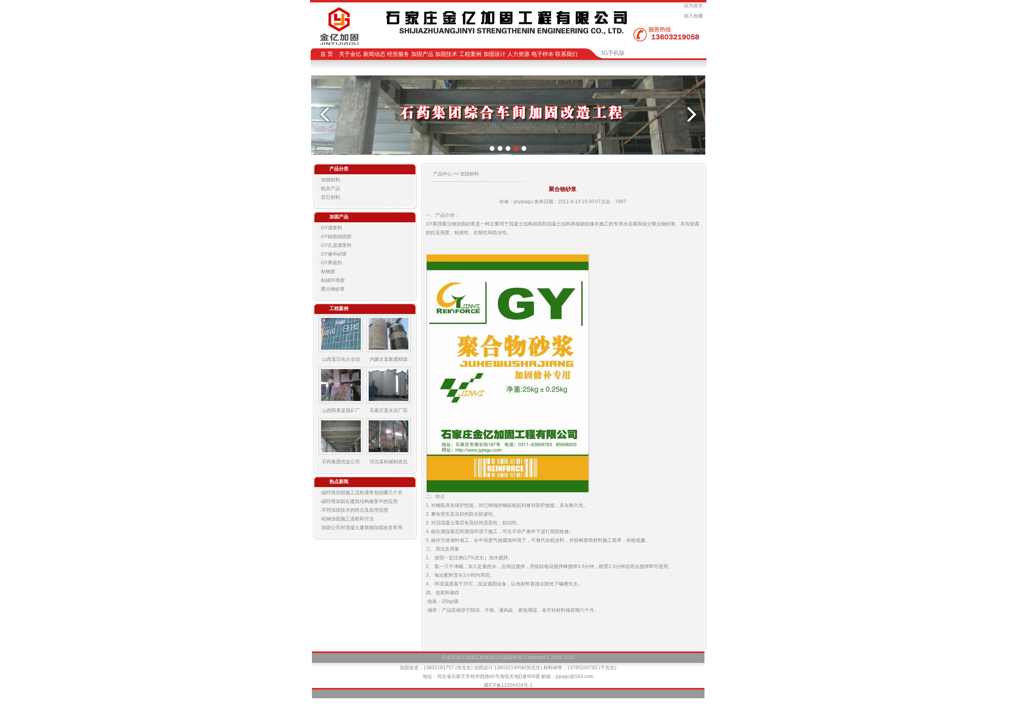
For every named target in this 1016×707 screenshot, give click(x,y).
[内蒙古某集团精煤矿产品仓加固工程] (388, 350)
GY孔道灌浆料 (336, 245)
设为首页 (694, 5)
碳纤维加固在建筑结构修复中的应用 (359, 501)
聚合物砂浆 (333, 289)
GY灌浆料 (331, 228)
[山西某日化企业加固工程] (341, 350)
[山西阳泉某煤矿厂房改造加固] (341, 402)
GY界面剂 (331, 263)
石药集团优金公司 (341, 461)
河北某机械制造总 (388, 461)
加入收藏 (694, 16)
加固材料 (330, 180)
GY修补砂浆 (334, 254)
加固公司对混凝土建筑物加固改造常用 (361, 527)
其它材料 (330, 197)
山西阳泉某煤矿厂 (341, 410)
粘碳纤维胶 (333, 280)
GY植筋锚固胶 (336, 236)
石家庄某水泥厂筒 (388, 410)
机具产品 (330, 188)
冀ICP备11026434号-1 (508, 685)
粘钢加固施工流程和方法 (347, 519)
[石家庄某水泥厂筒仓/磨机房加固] (388, 402)
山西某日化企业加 (341, 359)
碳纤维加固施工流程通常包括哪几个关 (361, 492)
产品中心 (443, 174)
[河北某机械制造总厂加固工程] (388, 453)
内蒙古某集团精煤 (388, 359)
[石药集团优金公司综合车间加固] (341, 453)
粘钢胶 (328, 271)
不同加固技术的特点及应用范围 (354, 510)
